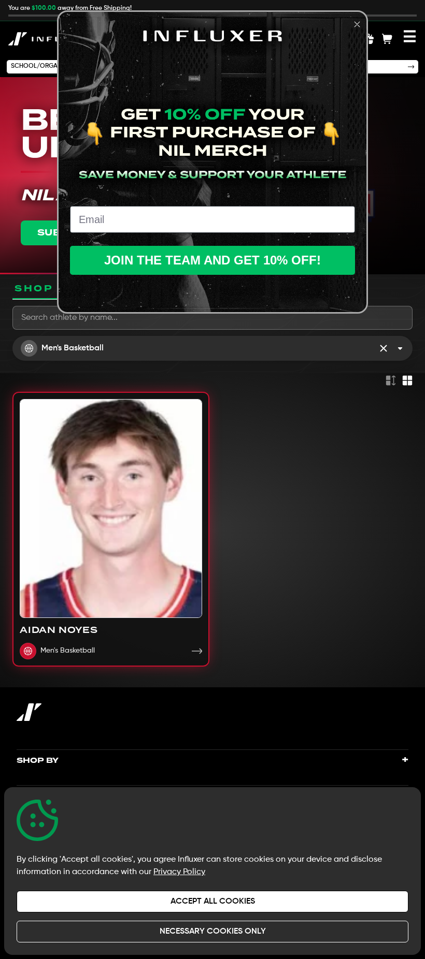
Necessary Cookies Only (213, 931)
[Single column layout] (391, 380)
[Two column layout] (407, 380)
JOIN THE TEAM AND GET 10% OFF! (212, 260)
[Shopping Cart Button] (387, 39)
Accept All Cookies (213, 901)
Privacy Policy (179, 872)
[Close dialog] (357, 24)
